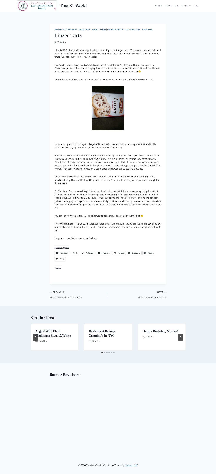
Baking (58, 29)
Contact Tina (190, 6)
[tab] (102, 352)
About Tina (172, 6)
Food (103, 29)
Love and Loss (132, 29)
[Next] (180, 337)
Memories (147, 29)
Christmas (84, 29)
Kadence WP (131, 465)
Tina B (60, 42)
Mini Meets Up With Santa (66, 295)
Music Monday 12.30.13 (152, 295)
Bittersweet (70, 29)
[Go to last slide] (35, 337)
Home (158, 6)
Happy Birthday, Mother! (160, 331)
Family (95, 29)
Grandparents (115, 29)
